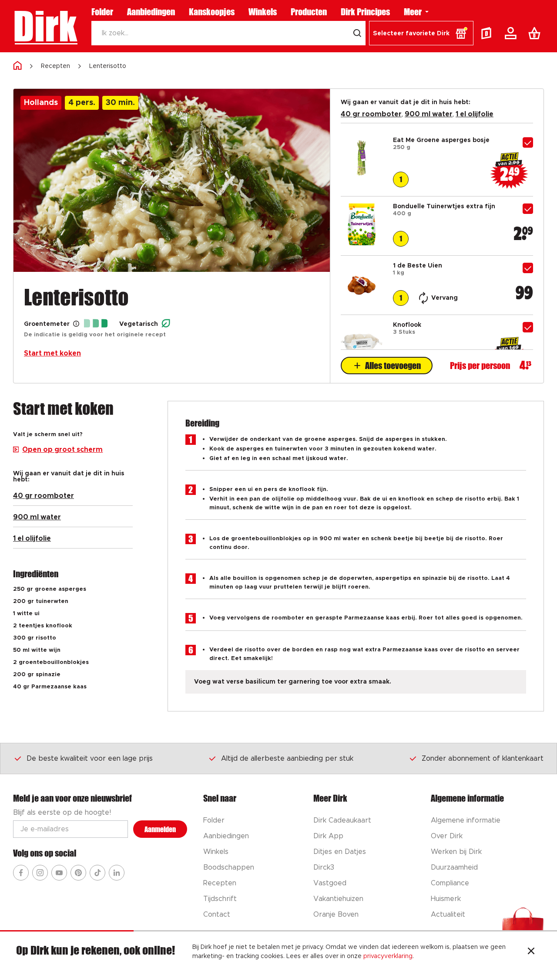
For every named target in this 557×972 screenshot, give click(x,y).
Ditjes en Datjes (339, 851)
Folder (102, 12)
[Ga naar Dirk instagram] (40, 873)
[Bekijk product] (362, 176)
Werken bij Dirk (456, 851)
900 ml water (429, 114)
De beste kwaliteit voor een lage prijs (90, 758)
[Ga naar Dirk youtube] (59, 873)
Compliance (450, 883)
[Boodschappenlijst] (536, 33)
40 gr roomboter (371, 114)
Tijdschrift (220, 898)
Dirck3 (323, 867)
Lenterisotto (107, 66)
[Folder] (488, 33)
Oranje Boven (336, 914)
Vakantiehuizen (338, 898)
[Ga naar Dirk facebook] (21, 873)
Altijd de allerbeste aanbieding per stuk (287, 758)
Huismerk (446, 898)
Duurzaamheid (454, 867)
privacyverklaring (388, 956)
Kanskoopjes (212, 12)
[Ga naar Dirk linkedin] (116, 873)
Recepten (55, 66)
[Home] (17, 66)
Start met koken (52, 353)
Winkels (262, 12)
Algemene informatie (465, 820)
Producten (309, 12)
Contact (216, 914)
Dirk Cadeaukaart (342, 820)
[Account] (512, 33)
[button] (421, 33)
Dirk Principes (365, 12)
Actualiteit (448, 914)
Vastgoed (329, 883)
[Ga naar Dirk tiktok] (97, 873)
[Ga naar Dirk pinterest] (78, 873)
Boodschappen (228, 867)
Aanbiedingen (151, 12)
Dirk (45, 26)
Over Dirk (447, 836)
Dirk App (328, 836)
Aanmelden (160, 829)
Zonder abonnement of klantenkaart (483, 758)
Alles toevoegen (393, 365)
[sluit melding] (531, 952)
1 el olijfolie (474, 114)
